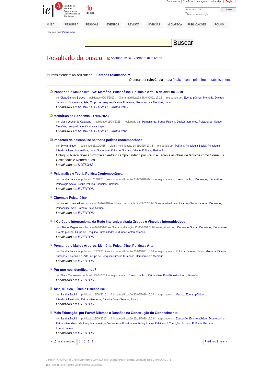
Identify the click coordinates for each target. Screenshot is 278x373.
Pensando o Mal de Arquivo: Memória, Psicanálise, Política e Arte (103, 245)
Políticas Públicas (202, 323)
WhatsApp (216, 1)
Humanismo (149, 121)
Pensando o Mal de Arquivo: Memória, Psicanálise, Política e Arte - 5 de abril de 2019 (118, 92)
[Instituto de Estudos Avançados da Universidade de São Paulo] (90, 9)
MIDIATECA (174, 24)
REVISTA (133, 24)
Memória (208, 97)
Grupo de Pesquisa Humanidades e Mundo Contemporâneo (110, 232)
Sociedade (103, 150)
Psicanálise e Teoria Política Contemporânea (88, 173)
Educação (182, 318)
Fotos (102, 107)
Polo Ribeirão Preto (174, 275)
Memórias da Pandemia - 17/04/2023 (81, 116)
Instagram (202, 1)
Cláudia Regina (69, 227)
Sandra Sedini (68, 179)
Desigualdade (76, 126)
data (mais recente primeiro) (186, 79)
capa (168, 102)
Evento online (216, 318)
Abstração (158, 150)
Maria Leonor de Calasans (75, 121)
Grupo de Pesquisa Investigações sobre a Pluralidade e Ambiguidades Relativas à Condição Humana (130, 323)
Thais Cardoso (69, 275)
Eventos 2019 (118, 107)
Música (180, 294)
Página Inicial (68, 32)
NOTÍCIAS (154, 24)
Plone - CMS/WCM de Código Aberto (67, 360)
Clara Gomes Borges (72, 97)
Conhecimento (64, 328)
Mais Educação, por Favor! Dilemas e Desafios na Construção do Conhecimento (116, 313)
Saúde (218, 121)
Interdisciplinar (64, 150)
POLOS (219, 24)
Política (179, 145)
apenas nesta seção (198, 14)
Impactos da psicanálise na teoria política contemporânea (98, 140)
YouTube (188, 1)
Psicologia (214, 145)
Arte (85, 102)
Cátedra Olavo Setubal (91, 208)
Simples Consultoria (92, 365)
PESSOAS (92, 24)
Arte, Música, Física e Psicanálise (79, 289)
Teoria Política (86, 183)
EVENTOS (112, 24)
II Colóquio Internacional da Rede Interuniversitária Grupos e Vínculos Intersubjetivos (119, 221)
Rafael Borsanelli (70, 203)
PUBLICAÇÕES (197, 24)
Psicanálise (75, 102)
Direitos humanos (187, 121)
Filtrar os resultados (111, 75)
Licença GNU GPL (162, 360)
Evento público (192, 97)
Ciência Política (141, 150)
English (229, 1)
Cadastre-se (173, 1)
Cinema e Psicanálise (70, 197)
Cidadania (91, 126)
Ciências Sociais (121, 150)
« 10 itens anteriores (63, 341)
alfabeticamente (220, 79)
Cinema (202, 203)
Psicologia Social (196, 145)
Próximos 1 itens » (216, 341)
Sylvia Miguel (68, 145)
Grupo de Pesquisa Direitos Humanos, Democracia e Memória (126, 102)
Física (134, 299)
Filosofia (193, 275)
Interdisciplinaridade (67, 299)
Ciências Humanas (107, 183)
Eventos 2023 (118, 131)
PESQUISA (71, 24)
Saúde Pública (166, 121)
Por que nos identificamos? (75, 269)
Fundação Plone (117, 360)
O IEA (50, 24)
